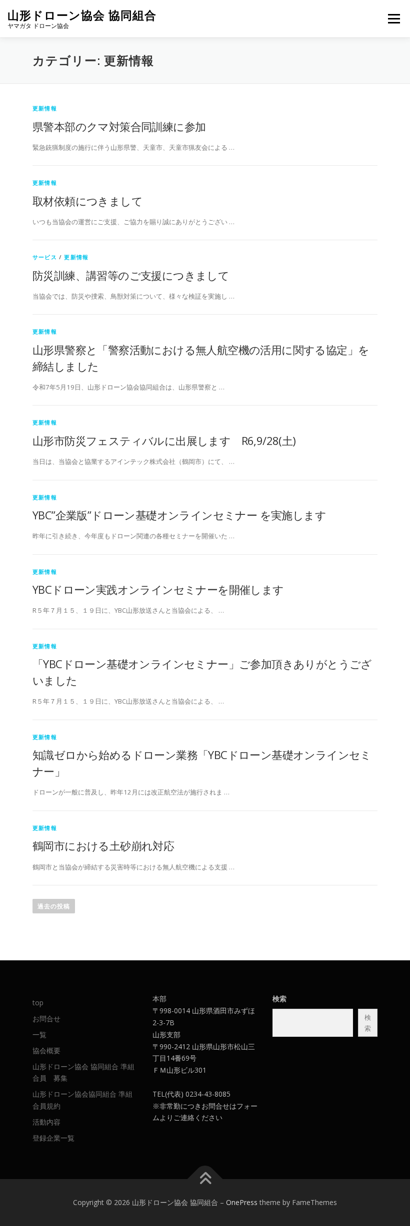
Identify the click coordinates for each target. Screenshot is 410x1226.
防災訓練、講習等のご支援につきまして (130, 275)
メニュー (393, 18)
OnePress (242, 1202)
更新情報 (44, 108)
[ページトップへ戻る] (205, 1179)
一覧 (39, 1034)
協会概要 (46, 1050)
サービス (44, 257)
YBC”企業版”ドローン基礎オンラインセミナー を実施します (179, 514)
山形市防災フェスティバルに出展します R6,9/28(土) (164, 440)
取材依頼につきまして (87, 200)
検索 (279, 998)
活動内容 (46, 1122)
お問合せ (46, 1018)
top (38, 1002)
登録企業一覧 (53, 1138)
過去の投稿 (54, 906)
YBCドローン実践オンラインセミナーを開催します (158, 589)
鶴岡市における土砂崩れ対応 (103, 845)
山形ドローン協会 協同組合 (82, 15)
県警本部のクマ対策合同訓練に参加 (119, 126)
